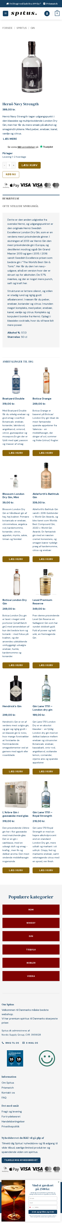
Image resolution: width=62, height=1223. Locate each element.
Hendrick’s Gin (11, 706)
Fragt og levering (12, 1111)
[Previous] (8, 64)
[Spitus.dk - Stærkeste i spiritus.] (24, 13)
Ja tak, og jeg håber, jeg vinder (43, 1212)
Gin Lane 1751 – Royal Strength (42, 814)
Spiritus (22, 28)
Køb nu (11, 174)
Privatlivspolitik (11, 1126)
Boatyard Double (13, 398)
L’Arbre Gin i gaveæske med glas (15, 814)
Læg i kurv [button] (16, 452)
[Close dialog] (58, 1182)
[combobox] (31, 1207)
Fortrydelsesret (11, 1116)
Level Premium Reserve (42, 601)
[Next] (54, 64)
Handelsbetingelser (13, 1121)
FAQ (4, 1097)
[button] (5, 13)
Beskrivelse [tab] (11, 198)
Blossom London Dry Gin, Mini (13, 495)
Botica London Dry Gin (14, 601)
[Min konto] (47, 13)
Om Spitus (8, 1082)
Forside (7, 28)
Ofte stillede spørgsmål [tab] (20, 206)
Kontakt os (8, 1092)
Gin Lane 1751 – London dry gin (42, 708)
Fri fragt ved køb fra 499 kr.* (25, 3)
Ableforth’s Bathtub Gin (46, 495)
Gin (33, 28)
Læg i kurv (30, 165)
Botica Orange (42, 398)
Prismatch (52, 3)
